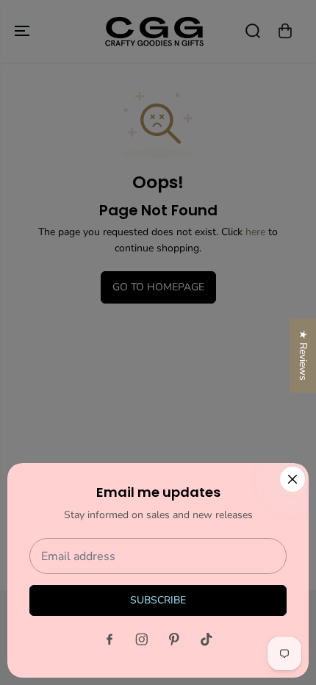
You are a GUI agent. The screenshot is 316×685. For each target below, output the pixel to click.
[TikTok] (206, 639)
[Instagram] (142, 639)
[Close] (292, 479)
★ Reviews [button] (303, 355)
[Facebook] (109, 639)
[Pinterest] (174, 639)
